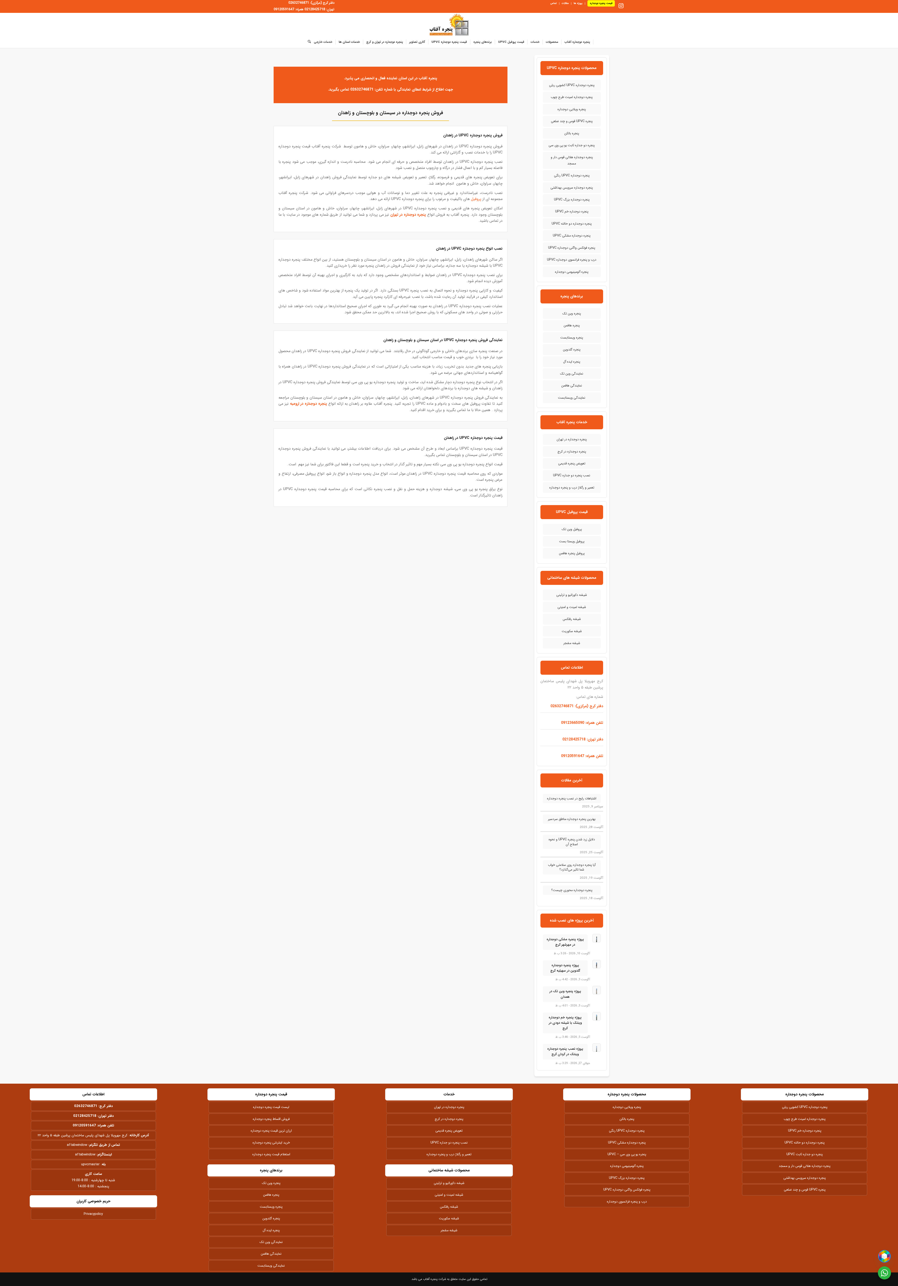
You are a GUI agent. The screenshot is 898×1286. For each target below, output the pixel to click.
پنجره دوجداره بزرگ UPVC (572, 199)
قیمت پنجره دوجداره (601, 3)
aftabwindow (77, 1145)
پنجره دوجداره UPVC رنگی (572, 175)
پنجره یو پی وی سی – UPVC (627, 1154)
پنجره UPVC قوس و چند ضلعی (572, 121)
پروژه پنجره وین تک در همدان (565, 994)
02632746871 (85, 1106)
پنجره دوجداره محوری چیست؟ (571, 890)
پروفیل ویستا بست (571, 541)
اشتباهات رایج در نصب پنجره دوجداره (571, 798)
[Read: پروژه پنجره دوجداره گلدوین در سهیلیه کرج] (596, 964)
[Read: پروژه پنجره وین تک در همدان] (596, 990)
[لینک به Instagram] (620, 5)
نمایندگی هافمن (571, 385)
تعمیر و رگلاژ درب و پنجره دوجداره (571, 487)
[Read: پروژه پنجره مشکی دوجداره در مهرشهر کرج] (596, 938)
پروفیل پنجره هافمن (572, 553)
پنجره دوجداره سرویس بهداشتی (571, 187)
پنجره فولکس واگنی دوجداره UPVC (571, 247)
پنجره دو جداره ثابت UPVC (804, 1154)
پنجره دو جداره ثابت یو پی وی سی (572, 145)
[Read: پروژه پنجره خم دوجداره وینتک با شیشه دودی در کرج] (596, 1016)
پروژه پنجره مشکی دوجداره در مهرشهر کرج (565, 942)
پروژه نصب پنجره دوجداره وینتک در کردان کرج (565, 1051)
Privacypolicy (93, 1214)
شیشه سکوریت (572, 631)
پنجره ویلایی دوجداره (572, 109)
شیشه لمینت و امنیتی (572, 607)
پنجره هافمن (572, 325)
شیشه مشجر (571, 643)
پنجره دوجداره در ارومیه (308, 404)
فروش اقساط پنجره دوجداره (271, 1119)
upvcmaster (90, 1164)
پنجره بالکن (571, 133)
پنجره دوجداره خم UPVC (571, 211)
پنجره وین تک (571, 313)
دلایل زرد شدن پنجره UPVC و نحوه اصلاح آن (572, 842)
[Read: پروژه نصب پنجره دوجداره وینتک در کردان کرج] (596, 1047)
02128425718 (84, 1116)
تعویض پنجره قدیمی (571, 463)
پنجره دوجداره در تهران (408, 215)
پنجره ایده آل (571, 361)
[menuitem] (600, 3)
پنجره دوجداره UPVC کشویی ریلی (571, 85)
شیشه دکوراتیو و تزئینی (571, 594)
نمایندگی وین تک (571, 373)
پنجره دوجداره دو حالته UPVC (572, 223)
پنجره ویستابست (571, 337)
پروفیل (476, 199)
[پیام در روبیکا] (884, 1256)
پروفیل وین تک (572, 529)
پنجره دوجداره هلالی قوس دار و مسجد (572, 160)
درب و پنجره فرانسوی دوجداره (627, 1201)
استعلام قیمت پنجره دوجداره (271, 1154)
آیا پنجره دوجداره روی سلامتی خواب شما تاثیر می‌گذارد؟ (572, 867)
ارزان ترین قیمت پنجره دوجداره (271, 1130)
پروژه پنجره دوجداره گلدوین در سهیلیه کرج (565, 968)
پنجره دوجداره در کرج (572, 451)
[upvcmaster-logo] (449, 24)
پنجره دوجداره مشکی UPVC (571, 235)
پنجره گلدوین (571, 349)
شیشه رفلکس (572, 619)
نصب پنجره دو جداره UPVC (571, 475)
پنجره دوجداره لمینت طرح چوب (572, 97)
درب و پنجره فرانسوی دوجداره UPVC (571, 259)
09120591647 (84, 1125)
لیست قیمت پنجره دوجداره (271, 1107)
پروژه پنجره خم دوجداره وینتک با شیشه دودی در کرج (565, 1023)
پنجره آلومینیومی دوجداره (571, 271)
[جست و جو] (308, 42)
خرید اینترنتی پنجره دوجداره (271, 1142)
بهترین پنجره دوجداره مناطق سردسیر (572, 819)
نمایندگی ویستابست (571, 397)
